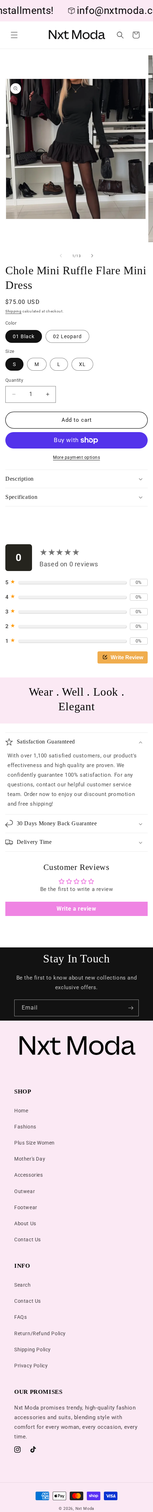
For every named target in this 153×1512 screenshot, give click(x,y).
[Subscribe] (130, 1008)
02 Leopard (67, 336)
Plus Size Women (34, 1143)
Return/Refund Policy (40, 1333)
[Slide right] (92, 256)
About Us (25, 1223)
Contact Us (27, 1239)
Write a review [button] (76, 908)
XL (82, 364)
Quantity (14, 380)
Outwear (24, 1191)
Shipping (13, 311)
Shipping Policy (32, 1349)
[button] (14, 35)
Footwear (25, 1207)
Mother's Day (29, 1159)
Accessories (28, 1175)
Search (22, 1285)
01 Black (24, 336)
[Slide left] (61, 256)
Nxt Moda (85, 1508)
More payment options (76, 457)
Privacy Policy (31, 1365)
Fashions (25, 1127)
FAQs (20, 1317)
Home (21, 1110)
